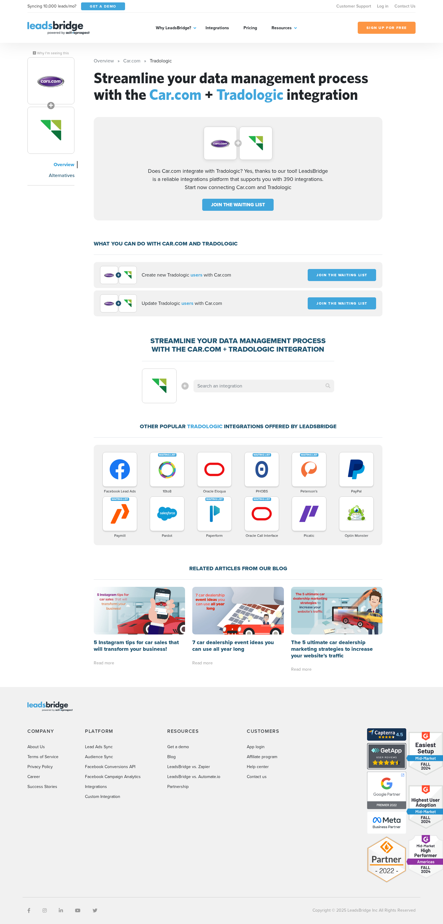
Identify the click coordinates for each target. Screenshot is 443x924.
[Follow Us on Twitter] (95, 910)
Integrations (217, 28)
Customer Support (353, 6)
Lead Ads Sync (99, 747)
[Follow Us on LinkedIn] (61, 910)
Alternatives (61, 175)
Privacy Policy (40, 767)
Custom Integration (102, 796)
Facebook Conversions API (110, 767)
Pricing (250, 28)
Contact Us (405, 6)
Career (33, 777)
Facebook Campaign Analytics (113, 777)
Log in (382, 6)
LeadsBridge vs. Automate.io (193, 777)
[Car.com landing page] (50, 80)
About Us (36, 747)
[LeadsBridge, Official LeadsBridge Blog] (58, 27)
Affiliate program (262, 757)
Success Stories (42, 786)
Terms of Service (42, 757)
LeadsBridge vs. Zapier (188, 767)
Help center (258, 767)
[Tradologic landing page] (50, 130)
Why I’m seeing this (52, 53)
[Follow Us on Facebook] (28, 910)
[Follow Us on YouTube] (77, 910)
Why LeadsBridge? (173, 28)
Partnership (178, 786)
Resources (282, 28)
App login (256, 747)
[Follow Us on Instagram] (44, 910)
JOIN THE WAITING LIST (238, 204)
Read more (104, 663)
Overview (64, 164)
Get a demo (178, 747)
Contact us (257, 777)
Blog (171, 757)
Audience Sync (99, 757)
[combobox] (264, 386)
